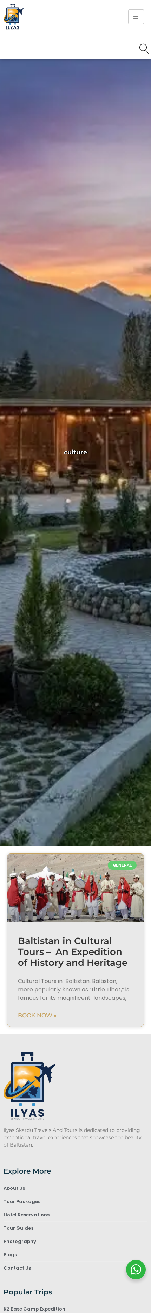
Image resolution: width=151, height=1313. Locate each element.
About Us (14, 1188)
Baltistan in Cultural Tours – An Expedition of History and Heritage (72, 951)
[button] (144, 49)
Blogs (10, 1254)
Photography (20, 1241)
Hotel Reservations (27, 1214)
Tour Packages (22, 1201)
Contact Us (17, 1268)
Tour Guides (18, 1228)
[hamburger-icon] (136, 16)
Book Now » (37, 1015)
